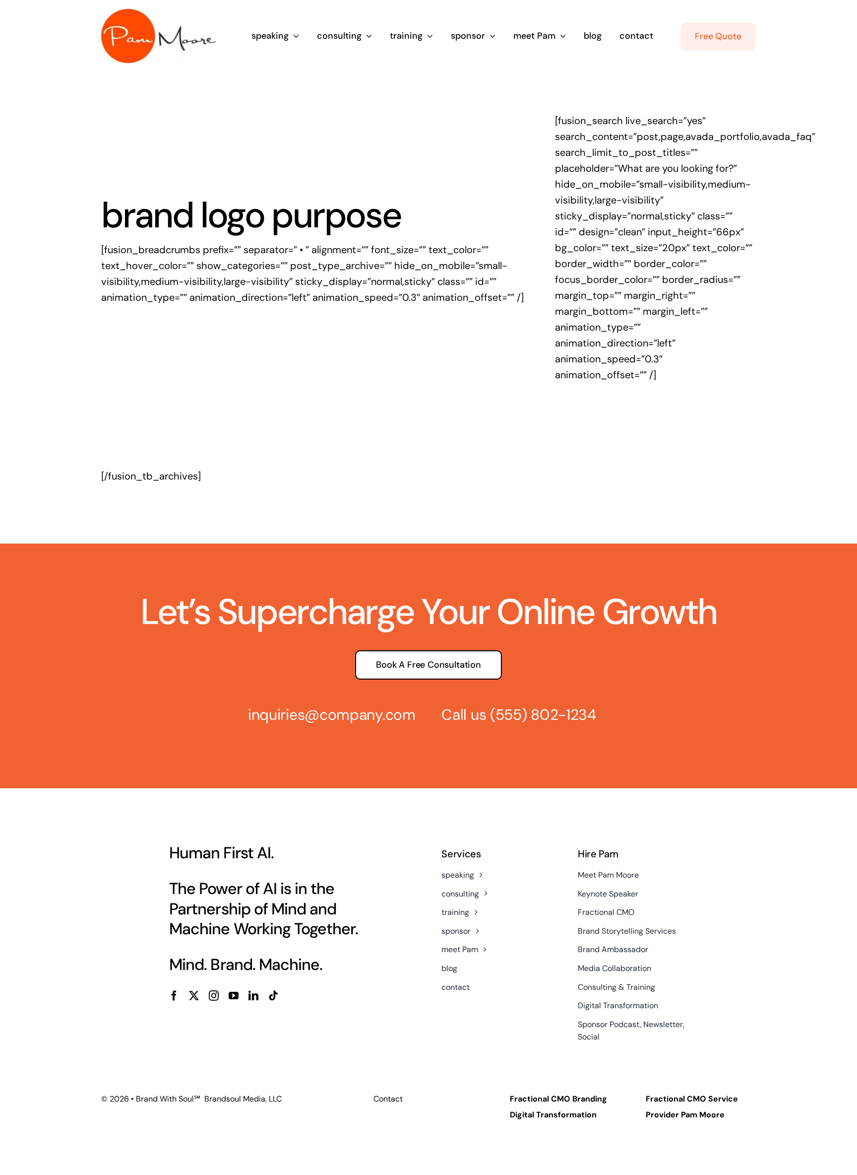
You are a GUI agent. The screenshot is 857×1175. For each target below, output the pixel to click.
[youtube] (234, 996)
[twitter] (194, 996)
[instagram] (214, 996)
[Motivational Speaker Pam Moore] (158, 13)
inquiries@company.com (332, 714)
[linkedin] (253, 996)
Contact (388, 1099)
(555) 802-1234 (543, 714)
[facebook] (174, 996)
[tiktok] (273, 996)
